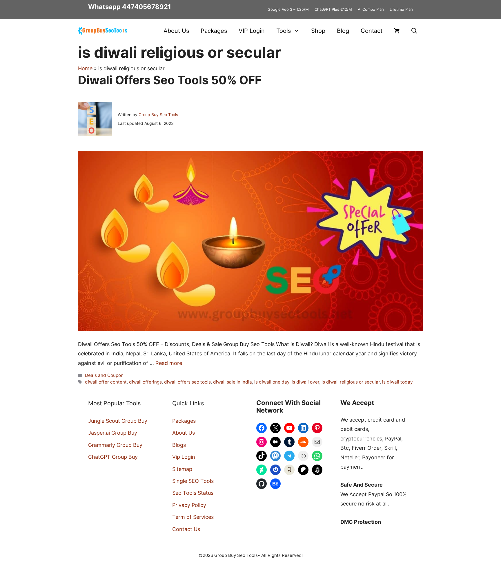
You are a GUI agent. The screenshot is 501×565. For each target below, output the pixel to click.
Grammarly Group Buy (115, 445)
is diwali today (397, 382)
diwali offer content (106, 382)
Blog (343, 30)
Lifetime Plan (401, 9)
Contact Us (186, 529)
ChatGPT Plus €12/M (333, 9)
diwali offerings (145, 382)
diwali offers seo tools (187, 382)
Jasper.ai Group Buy (112, 433)
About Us (176, 30)
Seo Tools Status (192, 493)
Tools (283, 30)
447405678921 (146, 6)
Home (85, 68)
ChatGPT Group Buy (113, 457)
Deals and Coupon (104, 375)
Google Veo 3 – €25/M (288, 9)
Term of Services (193, 517)
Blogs (179, 445)
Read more (168, 363)
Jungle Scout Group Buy (117, 421)
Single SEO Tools (193, 481)
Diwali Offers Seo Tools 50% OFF (170, 80)
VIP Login (252, 30)
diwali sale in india (232, 382)
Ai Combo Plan (371, 9)
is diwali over (305, 382)
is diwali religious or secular (351, 382)
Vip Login (183, 457)
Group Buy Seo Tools (158, 114)
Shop (318, 30)
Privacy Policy (189, 505)
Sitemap (182, 469)
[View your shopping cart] (397, 30)
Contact (371, 30)
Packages (214, 30)
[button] (414, 30)
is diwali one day (271, 382)
